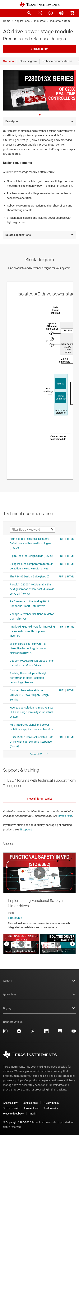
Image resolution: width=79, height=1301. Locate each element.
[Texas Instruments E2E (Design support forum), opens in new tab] (60, 1032)
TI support (26, 829)
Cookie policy (30, 1102)
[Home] (39, 4)
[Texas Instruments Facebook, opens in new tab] (19, 1032)
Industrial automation (63, 20)
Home (6, 20)
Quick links (9, 994)
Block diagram (39, 48)
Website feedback (13, 1113)
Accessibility (10, 1102)
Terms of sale (11, 1108)
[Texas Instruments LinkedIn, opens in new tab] (46, 1032)
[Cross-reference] (40, 13)
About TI (8, 980)
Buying (7, 1008)
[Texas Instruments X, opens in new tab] (32, 1032)
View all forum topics (39, 798)
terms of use (64, 815)
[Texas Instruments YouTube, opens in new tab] (73, 1032)
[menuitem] (29, 13)
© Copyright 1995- (17, 1122)
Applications (22, 20)
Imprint (33, 1113)
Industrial (39, 20)
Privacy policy (51, 1102)
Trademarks (51, 1108)
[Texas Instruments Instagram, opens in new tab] (5, 1032)
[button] (7, 13)
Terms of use (31, 1108)
